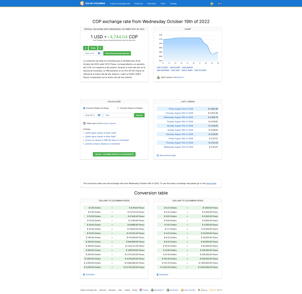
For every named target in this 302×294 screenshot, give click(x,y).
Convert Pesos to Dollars (131, 108)
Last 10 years (200, 70)
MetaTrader (174, 290)
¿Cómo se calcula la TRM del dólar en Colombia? (107, 140)
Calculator (151, 3)
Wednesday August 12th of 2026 (178, 147)
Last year (175, 70)
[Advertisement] (151, 13)
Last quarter (187, 67)
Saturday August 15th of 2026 (179, 134)
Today (93, 48)
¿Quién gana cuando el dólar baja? (100, 136)
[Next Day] (100, 48)
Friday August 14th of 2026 (181, 138)
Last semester (163, 70)
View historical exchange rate (117, 53)
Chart (163, 3)
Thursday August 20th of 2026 (179, 113)
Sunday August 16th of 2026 (180, 130)
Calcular (139, 115)
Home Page (211, 183)
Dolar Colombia (189, 290)
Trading (173, 3)
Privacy (134, 290)
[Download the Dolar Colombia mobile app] (203, 290)
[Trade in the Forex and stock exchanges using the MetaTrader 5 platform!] (212, 3)
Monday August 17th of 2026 (180, 126)
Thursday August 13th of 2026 (179, 143)
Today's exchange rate (120, 3)
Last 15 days (162, 67)
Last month (175, 67)
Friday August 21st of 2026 (181, 109)
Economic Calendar (108, 123)
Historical (138, 3)
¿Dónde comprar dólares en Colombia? (102, 144)
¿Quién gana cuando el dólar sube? (100, 133)
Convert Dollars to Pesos (97, 108)
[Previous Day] (85, 48)
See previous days (167, 155)
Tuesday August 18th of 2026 (180, 121)
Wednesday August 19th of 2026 (178, 117)
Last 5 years (187, 70)
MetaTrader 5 (179, 77)
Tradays (145, 290)
